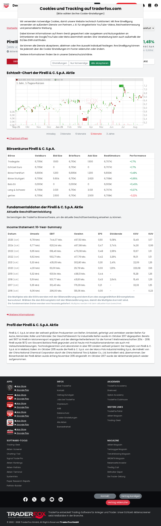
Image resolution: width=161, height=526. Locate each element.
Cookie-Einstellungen (55, 49)
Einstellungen (60, 63)
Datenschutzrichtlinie (80, 54)
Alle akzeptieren (99, 63)
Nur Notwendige (79, 63)
